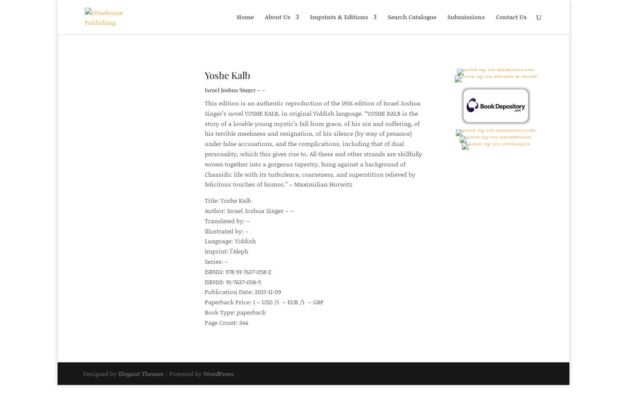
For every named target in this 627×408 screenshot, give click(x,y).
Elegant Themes (141, 373)
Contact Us (511, 17)
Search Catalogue (412, 17)
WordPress (218, 373)
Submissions (466, 17)
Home (245, 17)
